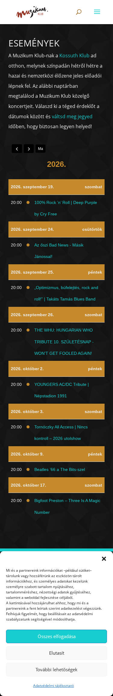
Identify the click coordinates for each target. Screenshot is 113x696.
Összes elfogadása (57, 636)
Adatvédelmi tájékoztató (53, 685)
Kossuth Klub (74, 55)
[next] (29, 148)
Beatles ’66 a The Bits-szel (59, 469)
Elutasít (56, 653)
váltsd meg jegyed (72, 116)
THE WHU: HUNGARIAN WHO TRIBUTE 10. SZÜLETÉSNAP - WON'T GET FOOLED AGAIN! (64, 342)
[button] (104, 559)
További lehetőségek (56, 669)
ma (40, 149)
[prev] (17, 148)
